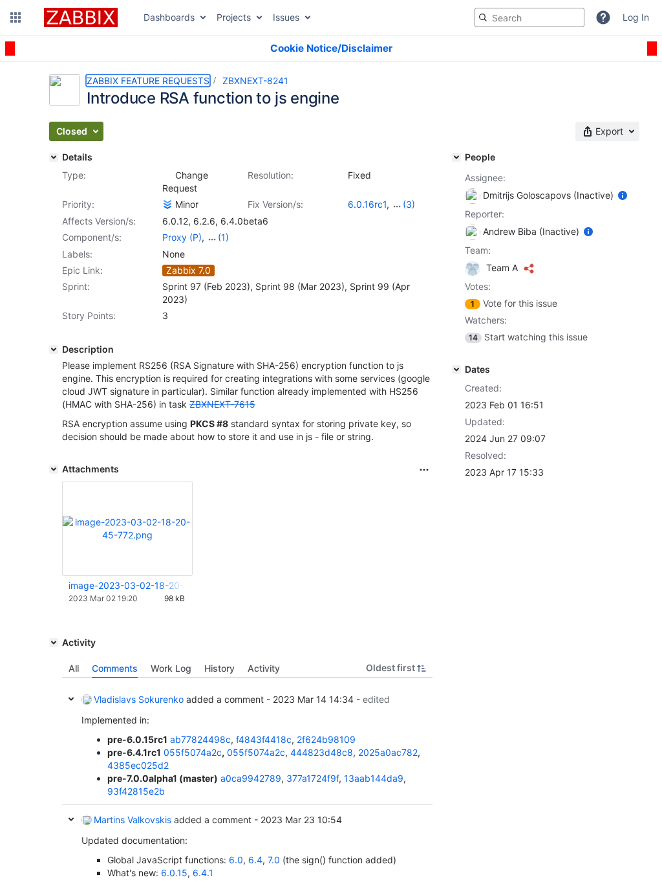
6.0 (236, 859)
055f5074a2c (193, 752)
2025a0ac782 (388, 752)
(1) (223, 237)
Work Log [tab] (171, 668)
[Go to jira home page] (80, 17)
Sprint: (76, 286)
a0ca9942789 (250, 778)
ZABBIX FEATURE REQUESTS (148, 80)
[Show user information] (622, 195)
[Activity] (53, 642)
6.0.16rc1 (367, 204)
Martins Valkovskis (132, 819)
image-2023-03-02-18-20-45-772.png (127, 585)
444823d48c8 (321, 752)
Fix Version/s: (275, 204)
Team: (478, 250)
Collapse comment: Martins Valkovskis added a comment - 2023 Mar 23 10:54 (71, 819)
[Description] (53, 349)
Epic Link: (82, 270)
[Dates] (456, 369)
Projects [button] (234, 17)
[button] (15, 17)
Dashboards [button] (169, 17)
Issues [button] (286, 17)
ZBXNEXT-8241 (255, 80)
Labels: (77, 254)
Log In (636, 17)
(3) (409, 204)
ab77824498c (200, 739)
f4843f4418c (264, 739)
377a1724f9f (312, 778)
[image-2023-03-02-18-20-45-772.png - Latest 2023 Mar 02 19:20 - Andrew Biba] (127, 528)
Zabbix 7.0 (188, 270)
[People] (456, 157)
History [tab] (219, 668)
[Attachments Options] (424, 470)
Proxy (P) (182, 237)
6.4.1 (203, 872)
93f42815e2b (136, 791)
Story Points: (89, 315)
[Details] (53, 157)
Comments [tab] (115, 668)
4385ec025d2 (138, 765)
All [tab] (74, 668)
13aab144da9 (373, 778)
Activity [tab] (264, 668)
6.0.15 (174, 872)
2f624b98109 (326, 739)
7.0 (274, 859)
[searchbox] (529, 17)
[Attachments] (53, 469)
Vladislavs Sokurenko (139, 699)
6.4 (255, 859)
